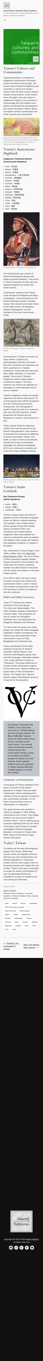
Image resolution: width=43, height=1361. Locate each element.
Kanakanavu (26, 914)
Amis (6, 903)
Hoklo (16, 914)
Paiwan (29, 918)
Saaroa (25, 922)
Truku (34, 926)
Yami (14, 929)
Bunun (23, 903)
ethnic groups (25, 911)
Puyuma (8, 922)
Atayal (14, 903)
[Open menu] (4, 20)
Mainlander (19, 918)
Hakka (7, 914)
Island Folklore (9, 891)
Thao (26, 926)
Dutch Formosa (10, 911)
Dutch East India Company (14, 907)
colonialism (33, 903)
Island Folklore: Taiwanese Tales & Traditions (20, 11)
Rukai (17, 922)
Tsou (6, 929)
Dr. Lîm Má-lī (28, 764)
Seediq (18, 926)
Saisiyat (34, 922)
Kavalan (8, 918)
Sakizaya (8, 926)
